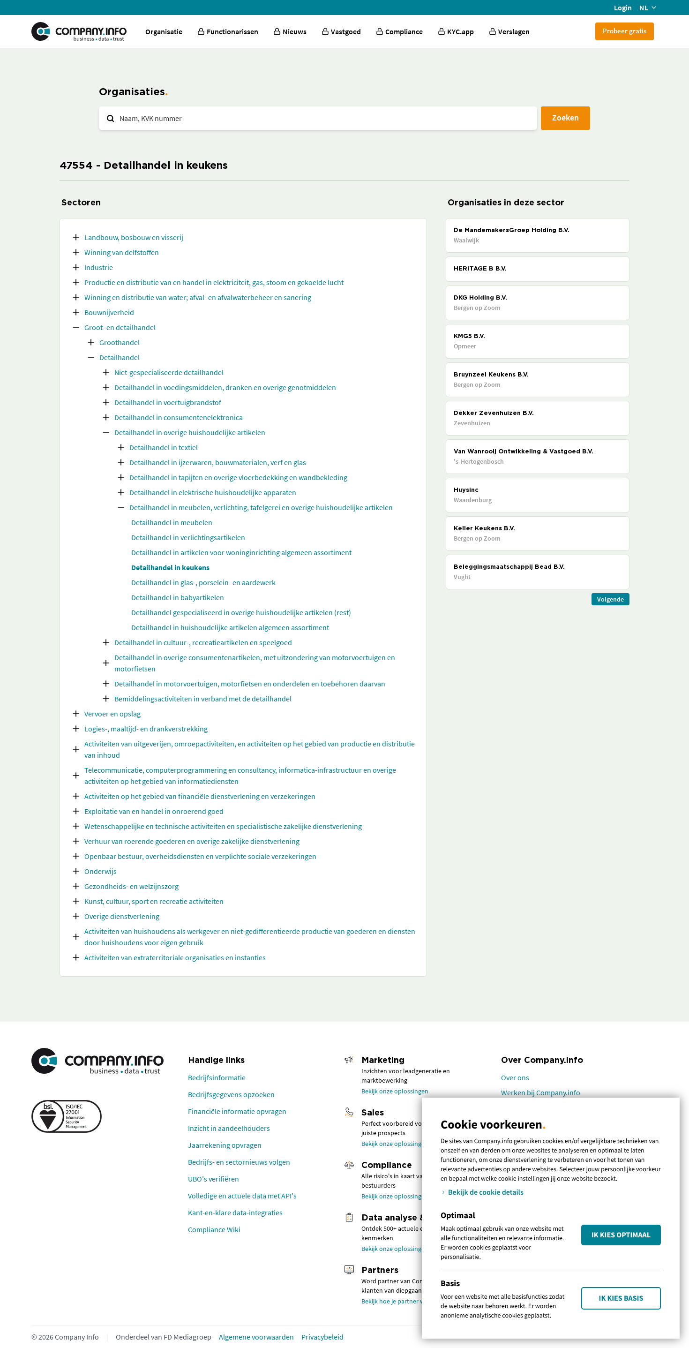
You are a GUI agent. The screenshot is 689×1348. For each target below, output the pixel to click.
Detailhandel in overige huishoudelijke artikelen (189, 432)
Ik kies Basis (621, 1298)
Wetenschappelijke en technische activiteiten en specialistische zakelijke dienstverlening (223, 826)
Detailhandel (119, 357)
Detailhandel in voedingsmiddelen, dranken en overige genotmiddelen (225, 387)
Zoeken (565, 117)
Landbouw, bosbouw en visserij (133, 237)
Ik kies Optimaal (621, 1235)
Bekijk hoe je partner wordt (399, 1301)
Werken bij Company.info (540, 1092)
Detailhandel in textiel (163, 447)
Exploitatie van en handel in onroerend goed (154, 811)
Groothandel (119, 342)
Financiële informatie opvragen (237, 1111)
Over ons (515, 1077)
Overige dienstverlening (121, 916)
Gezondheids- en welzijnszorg (131, 886)
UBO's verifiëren (213, 1178)
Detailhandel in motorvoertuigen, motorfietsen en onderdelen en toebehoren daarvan (249, 683)
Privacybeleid (322, 1336)
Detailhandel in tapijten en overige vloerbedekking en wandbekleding (238, 477)
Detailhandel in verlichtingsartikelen (188, 537)
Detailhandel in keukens (170, 567)
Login (623, 7)
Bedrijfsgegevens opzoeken (231, 1094)
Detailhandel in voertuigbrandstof (167, 402)
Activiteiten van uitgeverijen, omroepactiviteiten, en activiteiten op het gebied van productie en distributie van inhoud (249, 749)
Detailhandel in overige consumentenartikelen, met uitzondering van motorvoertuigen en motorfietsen (254, 663)
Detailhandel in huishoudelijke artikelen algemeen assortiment (230, 627)
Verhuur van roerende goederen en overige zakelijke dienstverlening (192, 841)
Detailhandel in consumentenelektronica (178, 417)
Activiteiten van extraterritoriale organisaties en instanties (175, 957)
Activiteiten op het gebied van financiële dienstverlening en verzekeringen (199, 796)
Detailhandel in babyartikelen (177, 597)
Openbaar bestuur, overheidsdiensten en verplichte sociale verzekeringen (200, 856)
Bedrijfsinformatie (217, 1077)
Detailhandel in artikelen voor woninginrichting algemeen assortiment (241, 552)
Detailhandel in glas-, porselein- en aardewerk (203, 582)
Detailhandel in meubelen (171, 522)
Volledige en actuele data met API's (242, 1195)
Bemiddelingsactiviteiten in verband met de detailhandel (203, 698)
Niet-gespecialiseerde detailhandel (169, 372)
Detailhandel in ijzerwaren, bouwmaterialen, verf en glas (217, 462)
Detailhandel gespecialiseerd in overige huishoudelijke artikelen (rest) (241, 612)
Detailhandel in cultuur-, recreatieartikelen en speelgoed (203, 642)
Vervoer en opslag (112, 713)
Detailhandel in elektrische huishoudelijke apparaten (212, 492)
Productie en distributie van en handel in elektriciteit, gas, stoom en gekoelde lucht (214, 282)
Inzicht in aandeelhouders (229, 1128)
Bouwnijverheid (109, 312)
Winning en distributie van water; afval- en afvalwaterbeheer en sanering (197, 297)
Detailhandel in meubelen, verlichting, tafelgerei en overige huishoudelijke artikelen (261, 507)
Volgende (610, 599)
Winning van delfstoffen (121, 252)
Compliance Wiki (214, 1229)
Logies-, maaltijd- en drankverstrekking (146, 728)
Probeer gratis (624, 30)
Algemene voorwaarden (256, 1336)
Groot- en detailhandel (120, 327)
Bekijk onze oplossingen (394, 1091)
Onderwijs (100, 871)
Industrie (98, 267)
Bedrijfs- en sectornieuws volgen (239, 1162)
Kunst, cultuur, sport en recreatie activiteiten (154, 901)
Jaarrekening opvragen (225, 1145)
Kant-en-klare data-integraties (235, 1212)
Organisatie (163, 31)
